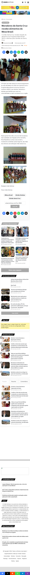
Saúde (17, 561)
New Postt (13, 285)
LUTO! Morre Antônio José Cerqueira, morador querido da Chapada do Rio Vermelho (22, 240)
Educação (24, 556)
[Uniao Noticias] (7, 2)
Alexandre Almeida (8, 43)
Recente (13, 381)
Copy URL (15, 206)
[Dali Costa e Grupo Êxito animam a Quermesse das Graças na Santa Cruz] (22, 251)
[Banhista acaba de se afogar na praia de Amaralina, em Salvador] (5, 373)
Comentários (24, 381)
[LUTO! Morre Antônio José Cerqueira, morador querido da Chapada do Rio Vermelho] (22, 232)
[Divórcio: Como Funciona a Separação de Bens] (5, 339)
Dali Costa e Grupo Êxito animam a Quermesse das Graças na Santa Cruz (22, 259)
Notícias (13, 556)
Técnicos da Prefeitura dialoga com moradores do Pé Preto (19, 290)
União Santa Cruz (15, 198)
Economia (18, 556)
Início (4, 19)
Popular (4, 381)
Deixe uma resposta (15, 270)
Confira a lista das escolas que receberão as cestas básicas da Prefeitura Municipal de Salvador (19, 345)
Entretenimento (12, 558)
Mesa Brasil (8, 195)
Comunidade (9, 19)
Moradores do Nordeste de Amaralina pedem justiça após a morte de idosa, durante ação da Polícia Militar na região (19, 365)
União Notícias (20, 195)
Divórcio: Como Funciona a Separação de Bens (17, 338)
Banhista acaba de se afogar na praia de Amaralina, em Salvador (19, 373)
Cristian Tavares (22, 553)
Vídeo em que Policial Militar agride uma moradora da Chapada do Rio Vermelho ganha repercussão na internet (20, 356)
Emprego (5, 558)
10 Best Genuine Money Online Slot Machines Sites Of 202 (19, 280)
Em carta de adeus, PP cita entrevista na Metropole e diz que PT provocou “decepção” (19, 305)
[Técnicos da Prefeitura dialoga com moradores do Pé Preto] (5, 291)
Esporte (19, 558)
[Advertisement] (15, 442)
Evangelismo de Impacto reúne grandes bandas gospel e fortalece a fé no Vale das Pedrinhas (7, 261)
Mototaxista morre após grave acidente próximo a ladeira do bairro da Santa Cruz (18, 297)
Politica (13, 561)
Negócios (24, 558)
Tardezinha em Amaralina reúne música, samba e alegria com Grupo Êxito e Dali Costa (7, 240)
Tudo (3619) (15, 313)
